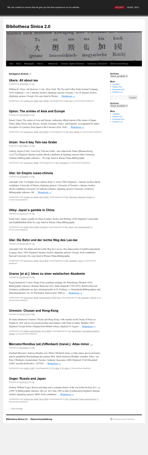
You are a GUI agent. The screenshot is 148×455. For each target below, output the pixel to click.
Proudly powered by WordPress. (124, 419)
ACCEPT (119, 7)
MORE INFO (133, 7)
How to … (41, 63)
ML (33, 145)
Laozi (80, 260)
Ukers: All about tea (23, 80)
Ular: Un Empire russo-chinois (31, 173)
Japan (71, 227)
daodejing (73, 260)
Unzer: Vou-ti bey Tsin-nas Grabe (33, 142)
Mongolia (82, 197)
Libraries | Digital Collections (72, 63)
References (53, 63)
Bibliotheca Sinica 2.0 (28, 26)
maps (66, 368)
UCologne (44, 227)
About (18, 63)
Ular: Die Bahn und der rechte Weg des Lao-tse (43, 240)
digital (36, 101)
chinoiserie (63, 162)
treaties (12, 333)
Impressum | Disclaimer (97, 63)
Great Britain (76, 331)
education (85, 297)
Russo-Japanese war (87, 399)
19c (66, 132)
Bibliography (29, 63)
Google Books (44, 297)
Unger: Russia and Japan (27, 378)
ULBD (32, 368)
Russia (89, 197)
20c (66, 101)
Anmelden (116, 84)
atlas (57, 368)
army (71, 132)
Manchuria (73, 197)
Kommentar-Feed (118, 89)
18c (57, 162)
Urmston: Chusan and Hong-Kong (33, 310)
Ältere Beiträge (16, 408)
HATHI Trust (56, 297)
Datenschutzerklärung (119, 63)
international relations (90, 331)
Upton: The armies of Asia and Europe (37, 111)
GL (33, 84)
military (76, 132)
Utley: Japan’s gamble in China (31, 210)
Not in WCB (43, 101)
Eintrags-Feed (117, 86)
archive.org (28, 101)
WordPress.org (117, 92)
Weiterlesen (68, 96)
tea (70, 101)
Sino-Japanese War (82, 227)
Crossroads (73, 399)
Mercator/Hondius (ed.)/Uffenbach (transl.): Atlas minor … (51, 344)
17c (52, 368)
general (93, 297)
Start (11, 63)
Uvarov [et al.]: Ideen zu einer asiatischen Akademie (47, 273)
